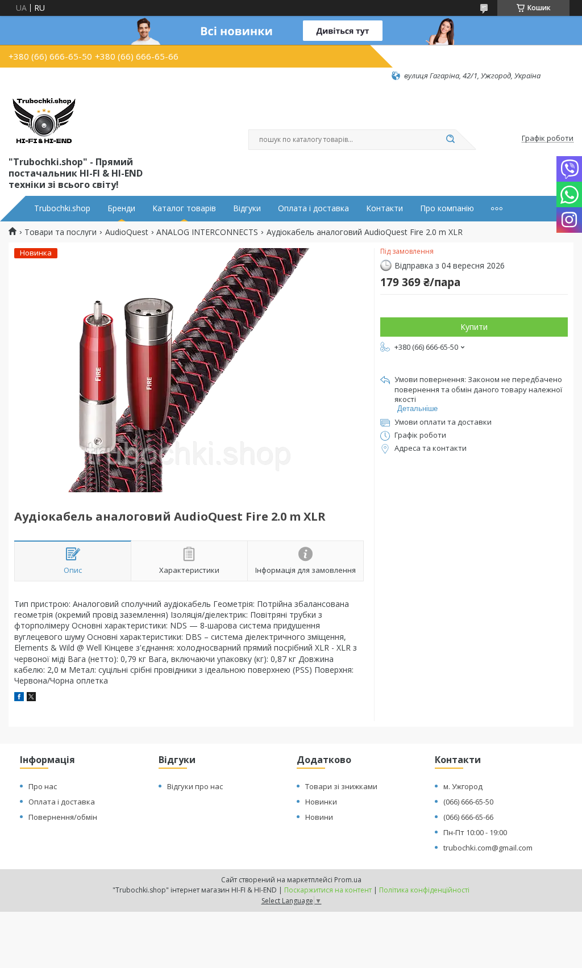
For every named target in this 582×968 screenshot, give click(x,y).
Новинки (321, 802)
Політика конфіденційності (424, 890)
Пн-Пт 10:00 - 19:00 (475, 832)
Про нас (42, 786)
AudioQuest (126, 232)
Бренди (121, 208)
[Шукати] (450, 139)
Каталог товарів (184, 208)
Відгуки (247, 208)
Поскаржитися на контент (328, 890)
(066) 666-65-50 (468, 802)
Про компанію (447, 208)
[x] (31, 698)
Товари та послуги (60, 232)
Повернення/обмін (62, 817)
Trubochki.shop (62, 208)
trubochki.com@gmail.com (488, 848)
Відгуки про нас (195, 786)
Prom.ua (347, 880)
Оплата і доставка (313, 208)
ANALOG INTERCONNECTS (207, 232)
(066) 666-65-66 (468, 817)
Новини (319, 817)
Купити (474, 326)
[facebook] (19, 698)
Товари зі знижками (341, 786)
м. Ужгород (463, 786)
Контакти (384, 208)
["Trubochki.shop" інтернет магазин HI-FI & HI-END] (44, 117)
